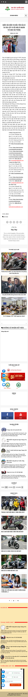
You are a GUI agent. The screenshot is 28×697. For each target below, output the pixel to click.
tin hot (6, 217)
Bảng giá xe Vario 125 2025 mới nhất (15, 472)
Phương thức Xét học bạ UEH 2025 (14, 430)
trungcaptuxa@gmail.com (17, 160)
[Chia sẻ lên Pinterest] (8, 214)
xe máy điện (18, 487)
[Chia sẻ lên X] (5, 214)
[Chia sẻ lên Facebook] (6, 214)
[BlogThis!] (4, 214)
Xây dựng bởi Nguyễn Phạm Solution (17, 694)
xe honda (11, 487)
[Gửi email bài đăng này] (3, 214)
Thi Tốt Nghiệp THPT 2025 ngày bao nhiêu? (14, 316)
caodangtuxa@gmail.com (17, 182)
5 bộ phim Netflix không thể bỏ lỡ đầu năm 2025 (14, 294)
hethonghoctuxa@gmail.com (16, 206)
